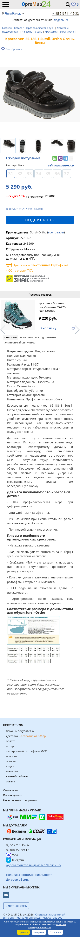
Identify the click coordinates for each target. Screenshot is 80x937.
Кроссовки (51, 31)
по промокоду (24, 196)
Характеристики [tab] (29, 337)
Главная (7, 28)
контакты (12, 771)
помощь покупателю (20, 731)
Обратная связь (16, 906)
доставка (26, 736)
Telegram (17, 860)
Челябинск (13, 13)
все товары (56, 232)
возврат (11, 746)
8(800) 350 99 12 (17, 850)
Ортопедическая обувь (40, 28)
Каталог (19, 28)
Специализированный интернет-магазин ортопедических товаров (34, 916)
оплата (10, 741)
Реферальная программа (20, 800)
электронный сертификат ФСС (26, 751)
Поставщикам (12, 795)
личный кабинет (17, 776)
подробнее (61, 20)
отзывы (11, 761)
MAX (14, 855)
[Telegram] (65, 158)
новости (11, 756)
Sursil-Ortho (67, 31)
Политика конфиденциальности (47, 926)
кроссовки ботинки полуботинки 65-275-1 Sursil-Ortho (53, 307)
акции (10, 766)
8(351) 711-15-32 (67, 13)
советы (11, 781)
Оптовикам (10, 790)
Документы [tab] (49, 337)
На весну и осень (32, 31)
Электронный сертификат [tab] (20, 342)
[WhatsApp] (54, 158)
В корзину (48, 328)
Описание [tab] (10, 337)
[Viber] (60, 158)
